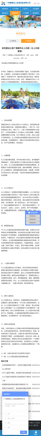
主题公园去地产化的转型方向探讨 (18, 353)
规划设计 (5, 13)
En (38, 3)
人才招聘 (26, 13)
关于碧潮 (15, 9)
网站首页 (5, 9)
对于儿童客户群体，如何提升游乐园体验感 (16, 373)
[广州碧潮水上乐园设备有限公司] (15, 6)
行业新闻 (28, 41)
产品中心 (26, 9)
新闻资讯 (15, 13)
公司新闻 (13, 41)
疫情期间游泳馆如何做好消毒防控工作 (15, 384)
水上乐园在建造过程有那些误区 (18, 356)
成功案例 (36, 9)
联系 (35, 434)
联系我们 (36, 13)
